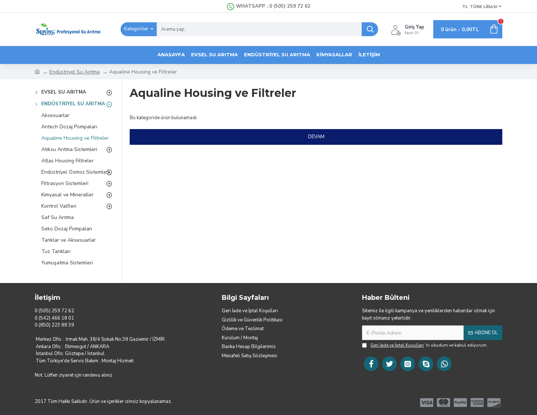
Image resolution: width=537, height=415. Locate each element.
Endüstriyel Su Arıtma (74, 71)
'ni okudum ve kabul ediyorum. (429, 345)
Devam (316, 136)
